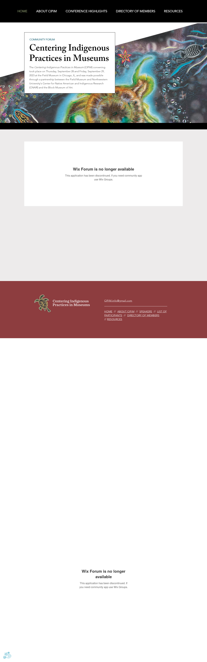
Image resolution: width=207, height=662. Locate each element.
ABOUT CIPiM (125, 311)
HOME (108, 311)
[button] (84, 11)
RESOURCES (114, 319)
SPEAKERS (145, 311)
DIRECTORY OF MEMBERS (143, 315)
